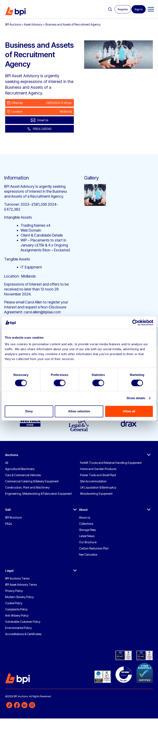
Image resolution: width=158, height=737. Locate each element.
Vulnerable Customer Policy (22, 621)
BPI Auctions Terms (17, 578)
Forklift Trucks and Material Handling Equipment (111, 462)
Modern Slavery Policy (19, 597)
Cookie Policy (13, 603)
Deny (29, 411)
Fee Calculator (88, 554)
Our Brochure (87, 542)
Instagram (32, 705)
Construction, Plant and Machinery (27, 487)
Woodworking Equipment (96, 493)
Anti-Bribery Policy (17, 615)
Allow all (129, 411)
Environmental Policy (18, 628)
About (83, 510)
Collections (86, 523)
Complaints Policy (16, 609)
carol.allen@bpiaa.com (42, 312)
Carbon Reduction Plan (94, 548)
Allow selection (79, 411)
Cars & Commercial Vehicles (23, 475)
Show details (136, 398)
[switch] (59, 383)
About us (84, 517)
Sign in (139, 9)
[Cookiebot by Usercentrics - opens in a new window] (135, 323)
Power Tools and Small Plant (98, 475)
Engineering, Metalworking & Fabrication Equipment (38, 493)
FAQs (8, 523)
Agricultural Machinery (20, 469)
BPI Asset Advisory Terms (21, 584)
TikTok (9, 705)
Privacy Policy (14, 590)
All (6, 462)
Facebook (17, 705)
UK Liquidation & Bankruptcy (98, 487)
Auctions (11, 455)
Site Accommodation (93, 481)
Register (123, 9)
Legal (9, 571)
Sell (8, 510)
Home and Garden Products (98, 469)
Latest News (86, 536)
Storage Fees (87, 530)
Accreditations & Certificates (23, 634)
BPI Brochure (13, 517)
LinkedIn (24, 705)
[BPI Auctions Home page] (15, 11)
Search (110, 9)
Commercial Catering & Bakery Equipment (32, 481)
